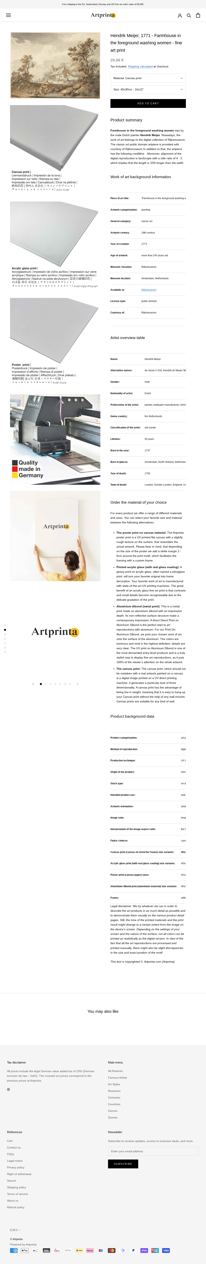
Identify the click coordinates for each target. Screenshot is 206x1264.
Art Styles (114, 1084)
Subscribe (123, 1164)
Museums (114, 1090)
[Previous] (33, 684)
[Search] (189, 15)
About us (12, 1200)
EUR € (14, 1230)
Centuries (114, 1097)
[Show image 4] (55, 684)
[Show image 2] (46, 684)
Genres (112, 1110)
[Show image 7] (70, 684)
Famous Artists (117, 1077)
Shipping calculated (140, 66)
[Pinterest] (8, 1089)
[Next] (77, 684)
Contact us (14, 1147)
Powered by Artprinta (23, 1244)
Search (11, 1180)
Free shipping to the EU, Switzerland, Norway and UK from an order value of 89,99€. (103, 4)
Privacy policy (15, 1167)
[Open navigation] (8, 15)
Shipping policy (16, 1187)
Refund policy (15, 1207)
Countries (114, 1104)
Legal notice (15, 1160)
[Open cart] (198, 15)
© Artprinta (16, 1239)
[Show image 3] (50, 684)
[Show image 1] (41, 684)
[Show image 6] (65, 684)
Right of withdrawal (19, 1174)
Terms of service (17, 1194)
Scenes (112, 1117)
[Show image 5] (60, 684)
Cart (9, 1140)
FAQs (10, 1154)
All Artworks (115, 1071)
